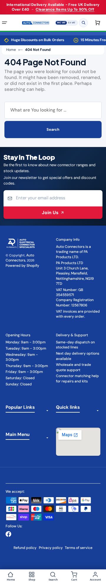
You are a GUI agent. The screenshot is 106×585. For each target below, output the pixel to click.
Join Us (50, 212)
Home (11, 50)
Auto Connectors (20, 258)
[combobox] (52, 110)
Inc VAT (61, 22)
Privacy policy (51, 547)
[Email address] (53, 198)
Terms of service (78, 547)
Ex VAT (71, 22)
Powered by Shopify (22, 265)
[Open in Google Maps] (78, 442)
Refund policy (25, 547)
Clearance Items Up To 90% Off (65, 9)
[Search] (83, 22)
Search (53, 129)
